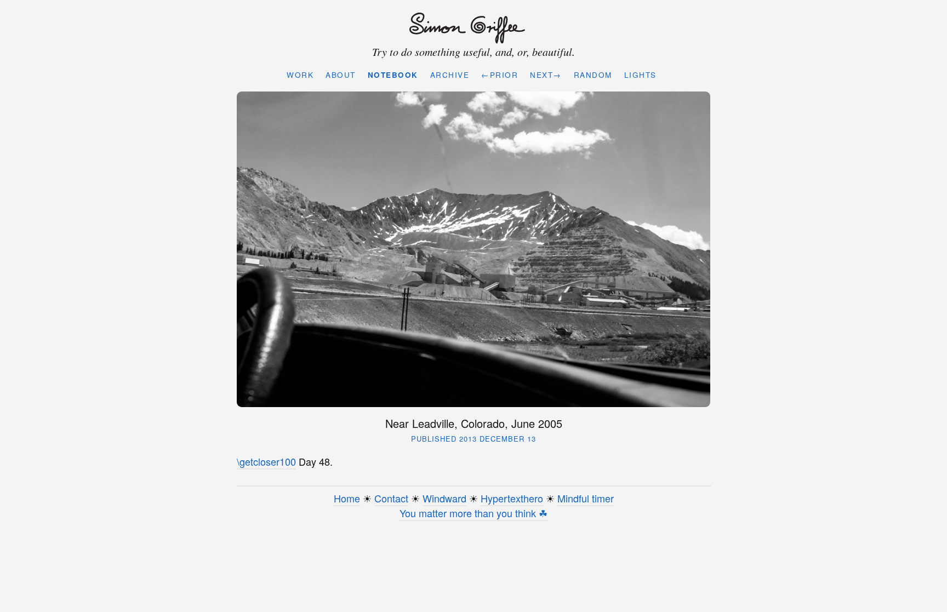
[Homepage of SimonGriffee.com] (471, 28)
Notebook (393, 75)
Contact (391, 498)
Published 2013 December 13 (473, 438)
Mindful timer (585, 498)
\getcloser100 (266, 461)
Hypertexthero (512, 498)
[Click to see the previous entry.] (474, 249)
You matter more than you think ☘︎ (473, 513)
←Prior (499, 75)
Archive (450, 75)
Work (300, 75)
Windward (444, 498)
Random (593, 75)
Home (347, 498)
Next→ (546, 75)
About (341, 75)
